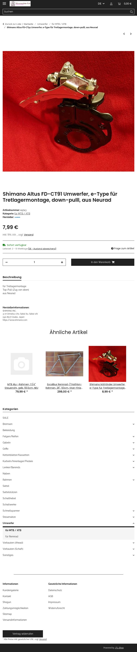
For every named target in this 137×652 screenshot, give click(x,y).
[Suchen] (131, 12)
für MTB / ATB (22, 213)
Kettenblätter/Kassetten (16, 455)
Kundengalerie (11, 590)
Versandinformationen (15, 620)
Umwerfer (8, 523)
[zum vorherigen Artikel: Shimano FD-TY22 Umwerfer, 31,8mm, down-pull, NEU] (124, 33)
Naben (6, 473)
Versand (28, 234)
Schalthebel (9, 498)
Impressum (54, 602)
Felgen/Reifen (10, 436)
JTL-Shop (119, 648)
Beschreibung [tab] (12, 277)
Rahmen (7, 479)
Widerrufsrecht (56, 608)
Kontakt (7, 596)
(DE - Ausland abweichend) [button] (42, 248)
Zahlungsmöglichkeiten (15, 608)
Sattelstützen (10, 492)
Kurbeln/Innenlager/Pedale (18, 461)
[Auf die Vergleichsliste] (127, 51)
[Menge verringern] (6, 262)
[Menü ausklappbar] (4, 2)
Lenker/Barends (11, 467)
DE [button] (99, 4)
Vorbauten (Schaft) (13, 549)
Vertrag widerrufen (23, 633)
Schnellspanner (11, 510)
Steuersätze (9, 517)
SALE (6, 417)
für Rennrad (11, 536)
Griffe (5, 448)
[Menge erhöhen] (62, 262)
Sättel (6, 486)
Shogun (7, 602)
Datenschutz (55, 590)
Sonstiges (8, 555)
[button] (111, 3)
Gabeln (7, 442)
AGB (50, 596)
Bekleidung (9, 430)
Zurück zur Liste (13, 24)
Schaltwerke (9, 504)
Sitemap (7, 614)
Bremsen (7, 424)
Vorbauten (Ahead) (13, 542)
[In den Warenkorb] (5, 43)
